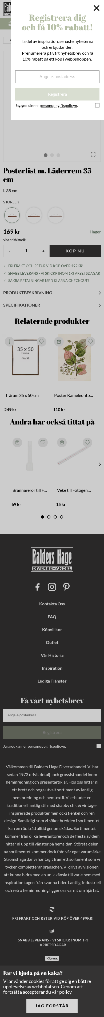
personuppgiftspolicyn (58, 105)
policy (65, 992)
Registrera (57, 93)
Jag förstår (52, 1005)
